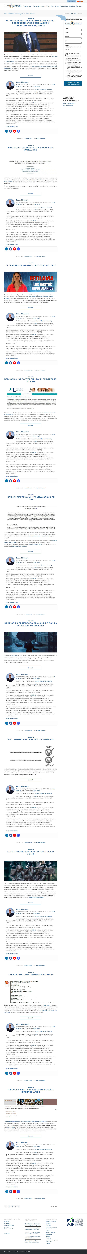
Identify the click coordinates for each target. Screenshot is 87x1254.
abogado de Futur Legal (35, 544)
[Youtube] (14, 131)
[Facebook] (10, 131)
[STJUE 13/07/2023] (30, 518)
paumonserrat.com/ (12, 126)
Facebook (6, 1221)
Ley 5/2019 (54, 56)
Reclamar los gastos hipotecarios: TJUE (31, 265)
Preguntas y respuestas (52, 1240)
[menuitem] (71, 1)
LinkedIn (6, 1227)
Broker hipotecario (51, 1221)
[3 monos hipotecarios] (30, 871)
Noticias (48, 1236)
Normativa (31, 18)
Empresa (48, 1225)
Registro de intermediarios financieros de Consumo (32, 1237)
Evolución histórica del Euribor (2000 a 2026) (32, 1241)
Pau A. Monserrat (40, 138)
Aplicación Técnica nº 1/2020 (33, 180)
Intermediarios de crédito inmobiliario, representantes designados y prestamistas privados (30, 23)
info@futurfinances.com (69, 103)
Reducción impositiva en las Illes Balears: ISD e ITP (30, 380)
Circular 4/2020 (8, 181)
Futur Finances (10, 61)
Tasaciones (49, 1241)
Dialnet (33, 103)
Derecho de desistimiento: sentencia (31, 974)
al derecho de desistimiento (36, 897)
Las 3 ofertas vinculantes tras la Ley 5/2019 (30, 852)
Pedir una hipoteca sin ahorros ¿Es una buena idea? (32, 1233)
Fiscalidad (48, 1229)
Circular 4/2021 (11, 1127)
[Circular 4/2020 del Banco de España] (30, 166)
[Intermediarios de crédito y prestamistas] (30, 42)
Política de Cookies (9, 1229)
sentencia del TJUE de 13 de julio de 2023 (40, 536)
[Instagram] (18, 131)
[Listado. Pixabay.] (30, 756)
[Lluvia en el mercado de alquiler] (30, 642)
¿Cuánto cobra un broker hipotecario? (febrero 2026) (32, 1228)
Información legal (68, 105)
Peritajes (48, 1238)
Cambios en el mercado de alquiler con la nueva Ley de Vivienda (31, 624)
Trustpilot (7, 1233)
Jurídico (48, 1231)
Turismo (48, 1243)
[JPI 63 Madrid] (30, 992)
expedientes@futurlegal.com (19, 546)
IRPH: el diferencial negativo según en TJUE (31, 498)
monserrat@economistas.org (43, 89)
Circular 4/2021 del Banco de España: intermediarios (31, 1090)
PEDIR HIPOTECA (71, 1)
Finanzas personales (51, 1227)
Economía (48, 1223)
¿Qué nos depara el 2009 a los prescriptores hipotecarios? (33, 1224)
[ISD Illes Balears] (30, 399)
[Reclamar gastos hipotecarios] (30, 282)
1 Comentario (28, 614)
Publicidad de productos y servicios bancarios (31, 148)
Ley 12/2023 (14, 655)
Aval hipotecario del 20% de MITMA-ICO (30, 739)
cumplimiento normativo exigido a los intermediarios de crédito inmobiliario (26, 1121)
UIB (36, 92)
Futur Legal (36, 86)
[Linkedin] (6, 131)
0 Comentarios (28, 138)
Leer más (30, 75)
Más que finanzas (50, 1232)
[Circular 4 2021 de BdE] (30, 1109)
